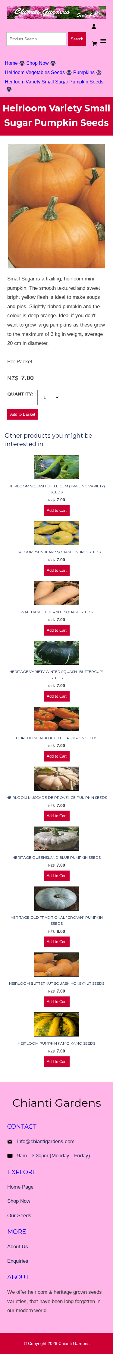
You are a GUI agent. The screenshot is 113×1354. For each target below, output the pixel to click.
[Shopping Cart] (95, 43)
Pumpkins (84, 72)
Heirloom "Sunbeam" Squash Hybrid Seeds (57, 552)
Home (11, 63)
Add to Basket (22, 414)
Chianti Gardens (73, 1343)
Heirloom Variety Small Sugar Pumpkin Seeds (54, 81)
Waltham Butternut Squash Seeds (56, 612)
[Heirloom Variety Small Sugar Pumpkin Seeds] (56, 267)
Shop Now (37, 63)
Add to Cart (57, 510)
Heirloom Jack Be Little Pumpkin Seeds (56, 738)
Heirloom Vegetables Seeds (35, 72)
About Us (17, 1246)
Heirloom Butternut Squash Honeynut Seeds (56, 983)
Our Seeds (19, 1215)
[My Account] (94, 27)
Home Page (20, 1187)
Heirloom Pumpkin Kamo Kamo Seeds (56, 1043)
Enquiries (17, 1261)
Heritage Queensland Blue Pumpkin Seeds (56, 857)
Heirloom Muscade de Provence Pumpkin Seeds (56, 797)
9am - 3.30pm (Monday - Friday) (53, 1156)
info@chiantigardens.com (45, 1141)
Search (77, 39)
